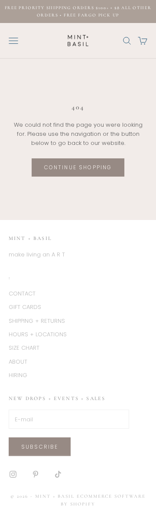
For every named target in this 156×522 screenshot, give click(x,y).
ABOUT (18, 362)
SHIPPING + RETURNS (37, 321)
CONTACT (22, 293)
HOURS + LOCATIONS (38, 334)
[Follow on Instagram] (13, 474)
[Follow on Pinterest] (35, 474)
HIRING (18, 375)
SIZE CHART (24, 348)
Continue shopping (78, 167)
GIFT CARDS (25, 307)
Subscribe (39, 446)
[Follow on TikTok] (58, 474)
